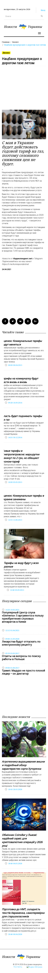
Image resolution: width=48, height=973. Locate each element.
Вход (43, 10)
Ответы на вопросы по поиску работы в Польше (21, 657)
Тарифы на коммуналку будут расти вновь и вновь (20, 380)
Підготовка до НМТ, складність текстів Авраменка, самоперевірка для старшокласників (23, 912)
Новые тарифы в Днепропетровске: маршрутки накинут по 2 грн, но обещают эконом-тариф (20, 456)
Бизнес (15, 42)
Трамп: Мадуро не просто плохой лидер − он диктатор (23, 672)
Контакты (18, 967)
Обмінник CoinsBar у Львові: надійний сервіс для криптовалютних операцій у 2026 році (22, 840)
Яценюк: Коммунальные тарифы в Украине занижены (23, 497)
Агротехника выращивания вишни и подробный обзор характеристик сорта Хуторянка (23, 765)
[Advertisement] (24, 89)
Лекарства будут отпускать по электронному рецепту (21, 643)
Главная (5, 42)
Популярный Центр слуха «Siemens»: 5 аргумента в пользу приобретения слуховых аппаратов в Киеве (23, 617)
